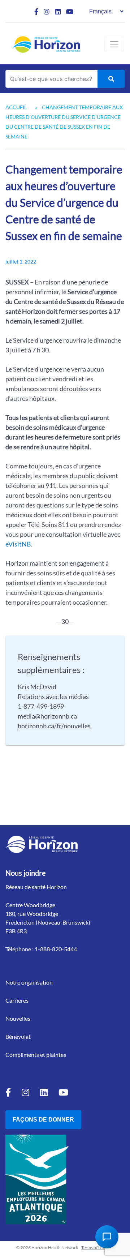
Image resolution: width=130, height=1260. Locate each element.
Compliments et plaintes (35, 1054)
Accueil (16, 107)
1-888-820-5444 (56, 949)
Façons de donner (43, 1120)
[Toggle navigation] (114, 44)
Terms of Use (93, 1247)
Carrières (17, 1000)
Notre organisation (29, 982)
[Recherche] (111, 79)
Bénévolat (18, 1036)
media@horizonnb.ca (47, 716)
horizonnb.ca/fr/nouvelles (54, 726)
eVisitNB (18, 544)
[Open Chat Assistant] (106, 1236)
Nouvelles (17, 1018)
